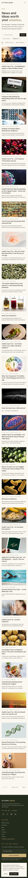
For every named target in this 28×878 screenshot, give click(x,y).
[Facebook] (11, 814)
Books (3, 829)
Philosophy (4, 825)
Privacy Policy (15, 870)
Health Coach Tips (9, 42)
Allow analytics (13, 873)
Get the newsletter (14, 855)
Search (23, 34)
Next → (24, 787)
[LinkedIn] (15, 814)
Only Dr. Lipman (6, 38)
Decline (5, 873)
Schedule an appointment (8, 839)
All (2, 42)
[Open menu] (24, 2)
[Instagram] (3, 814)
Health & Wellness (20, 42)
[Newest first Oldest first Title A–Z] (16, 38)
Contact (3, 836)
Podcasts (4, 832)
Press (3, 834)
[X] (7, 814)
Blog (3, 827)
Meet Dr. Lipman (5, 822)
